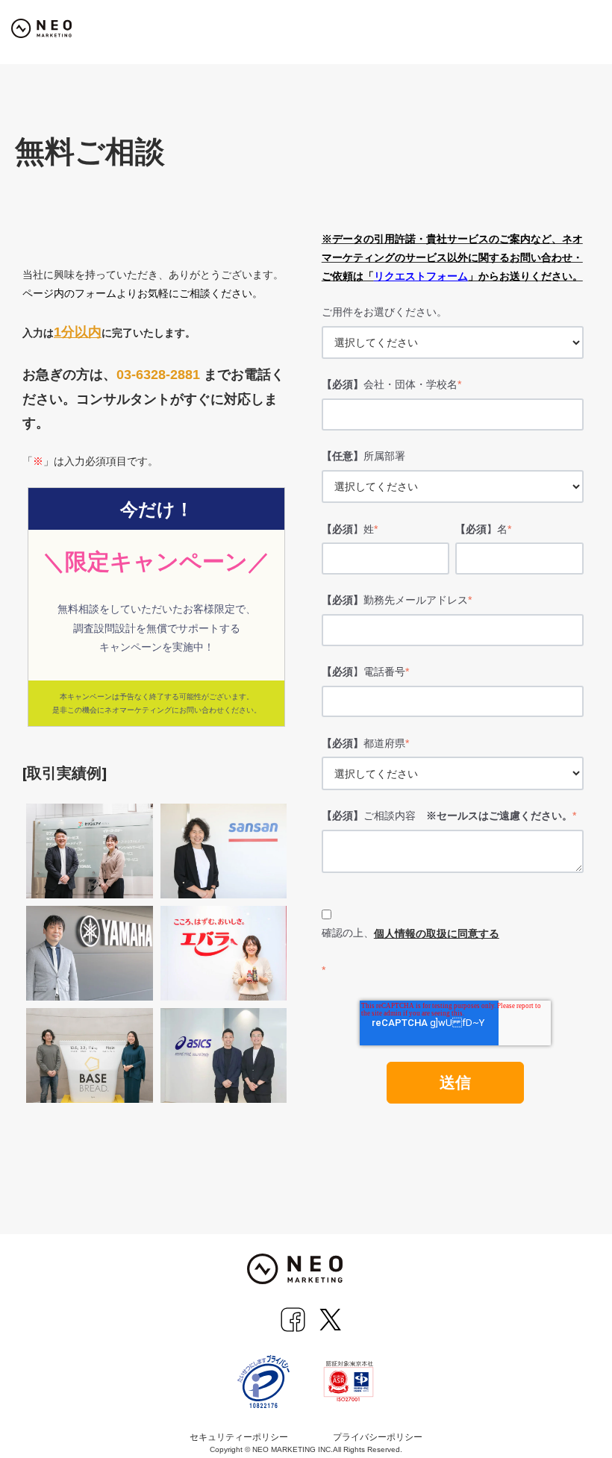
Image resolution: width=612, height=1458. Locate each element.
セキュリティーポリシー (239, 1437)
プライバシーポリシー (377, 1437)
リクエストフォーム (421, 276)
